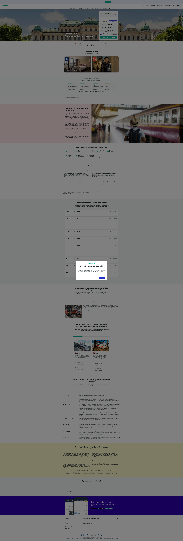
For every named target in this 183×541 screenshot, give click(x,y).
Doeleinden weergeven (93, 277)
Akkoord (102, 277)
